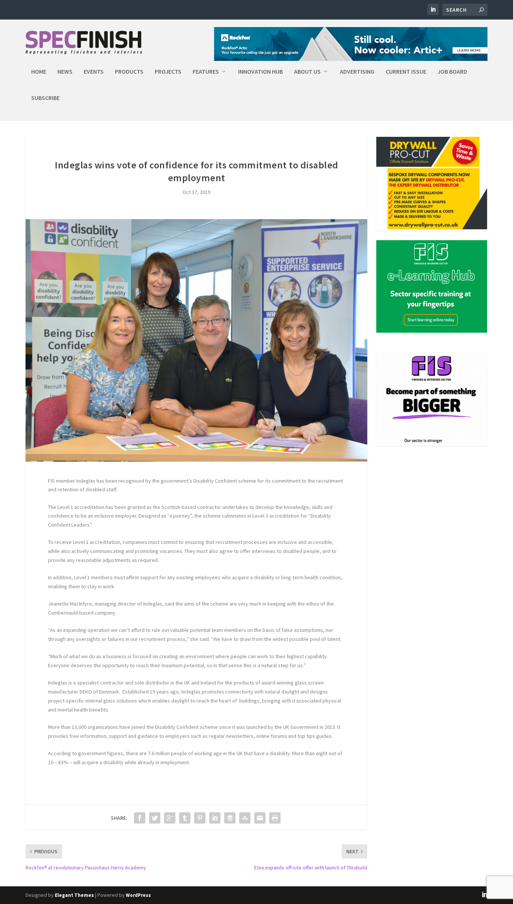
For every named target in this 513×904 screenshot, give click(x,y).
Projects (168, 71)
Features (206, 71)
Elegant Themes (74, 895)
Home (38, 71)
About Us (307, 71)
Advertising (357, 71)
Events (94, 71)
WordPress (138, 895)
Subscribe (45, 98)
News (64, 71)
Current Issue (406, 71)
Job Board (452, 71)
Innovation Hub (260, 71)
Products (129, 71)
